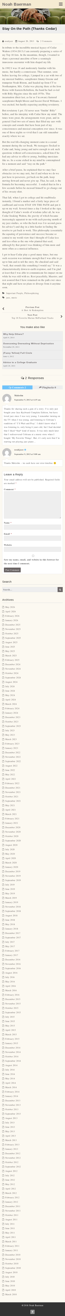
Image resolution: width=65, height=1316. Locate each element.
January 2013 (11, 1149)
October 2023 (11, 721)
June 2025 (10, 646)
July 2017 (10, 941)
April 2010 (10, 1290)
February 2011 (12, 1245)
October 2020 (11, 836)
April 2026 (10, 611)
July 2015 (10, 1016)
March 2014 (11, 1087)
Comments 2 (18, 387)
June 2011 (10, 1228)
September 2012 (13, 1166)
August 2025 (11, 642)
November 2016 (13, 963)
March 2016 (11, 990)
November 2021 (13, 792)
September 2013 (13, 1113)
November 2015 (13, 1003)
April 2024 (10, 699)
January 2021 (11, 822)
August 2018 (11, 915)
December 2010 (12, 1254)
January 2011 (11, 1250)
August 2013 (11, 1118)
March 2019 (11, 897)
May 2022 (10, 774)
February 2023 (12, 743)
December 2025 (12, 624)
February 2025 (12, 659)
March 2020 (11, 862)
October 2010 (11, 1263)
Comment (10, 489)
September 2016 (13, 968)
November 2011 (13, 1210)
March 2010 (11, 1294)
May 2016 (10, 981)
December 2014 (12, 1047)
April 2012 (10, 1188)
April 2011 (10, 1237)
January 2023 (11, 748)
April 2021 (10, 809)
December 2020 (12, 827)
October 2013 (11, 1109)
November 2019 (13, 875)
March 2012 (11, 1193)
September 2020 (13, 840)
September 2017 (13, 937)
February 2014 (12, 1091)
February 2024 (12, 708)
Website (8, 544)
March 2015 (11, 1034)
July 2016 (10, 977)
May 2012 (10, 1184)
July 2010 (10, 1276)
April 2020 (10, 858)
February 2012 (12, 1197)
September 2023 (13, 726)
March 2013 (11, 1140)
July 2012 (10, 1175)
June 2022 (10, 770)
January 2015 (11, 1043)
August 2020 (11, 845)
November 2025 (13, 629)
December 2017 (12, 933)
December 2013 (12, 1100)
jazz (8, 297)
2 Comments (46, 41)
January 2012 (11, 1201)
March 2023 (11, 739)
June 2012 (10, 1179)
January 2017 (11, 955)
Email (8, 533)
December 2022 (12, 752)
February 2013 (12, 1144)
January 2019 (11, 902)
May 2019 (10, 893)
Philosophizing (31, 293)
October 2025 (11, 633)
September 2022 (13, 761)
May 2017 (10, 946)
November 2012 (13, 1157)
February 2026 (12, 615)
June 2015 (10, 1021)
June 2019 (10, 889)
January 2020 (11, 867)
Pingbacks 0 (49, 387)
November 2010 (13, 1259)
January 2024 (11, 712)
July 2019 (10, 884)
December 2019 (12, 871)
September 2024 (13, 677)
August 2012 (11, 1171)
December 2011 (12, 1206)
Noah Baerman (16, 4)
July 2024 (10, 686)
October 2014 (11, 1056)
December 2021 (12, 787)
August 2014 (11, 1065)
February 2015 (12, 1038)
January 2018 (11, 928)
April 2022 (10, 778)
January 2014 (11, 1096)
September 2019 (13, 880)
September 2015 (13, 1012)
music (14, 297)
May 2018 (10, 924)
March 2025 (11, 655)
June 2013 (10, 1126)
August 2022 (11, 765)
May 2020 (10, 853)
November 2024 (13, 668)
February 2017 (12, 950)
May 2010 (10, 1285)
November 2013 (13, 1104)
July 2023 (10, 730)
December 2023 (12, 717)
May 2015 (10, 1025)
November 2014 (13, 1052)
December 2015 (12, 999)
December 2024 (12, 664)
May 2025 (10, 651)
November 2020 (13, 831)
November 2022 (13, 756)
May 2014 (10, 1078)
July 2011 (10, 1223)
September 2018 (13, 911)
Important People (14, 293)
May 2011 (10, 1232)
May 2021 (10, 805)
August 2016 (11, 972)
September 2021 (13, 800)
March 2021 (11, 814)
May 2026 (10, 607)
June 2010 (10, 1281)
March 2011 (11, 1241)
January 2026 (11, 620)
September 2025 (13, 637)
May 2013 (10, 1131)
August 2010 (11, 1272)
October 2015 (11, 1008)
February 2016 (12, 994)
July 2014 (10, 1069)
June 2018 (10, 919)
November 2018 (13, 906)
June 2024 (10, 690)
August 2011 (11, 1219)
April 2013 (10, 1135)
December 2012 (12, 1153)
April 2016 (10, 985)
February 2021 (12, 818)
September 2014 (13, 1060)
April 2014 (10, 1082)
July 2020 (10, 849)
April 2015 (10, 1030)
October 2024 (11, 673)
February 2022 (12, 783)
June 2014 (10, 1074)
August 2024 (11, 681)
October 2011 (11, 1215)
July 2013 (10, 1122)
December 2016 (12, 959)
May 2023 (10, 734)
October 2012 (11, 1162)
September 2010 (13, 1267)
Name (8, 522)
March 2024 (11, 704)
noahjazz (9, 41)
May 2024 (10, 695)
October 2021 (11, 796)
